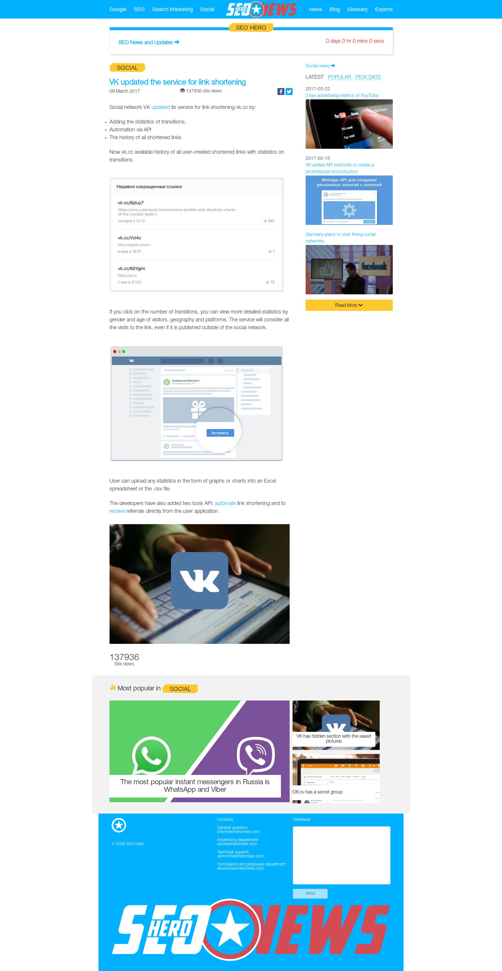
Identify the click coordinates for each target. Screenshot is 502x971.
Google (118, 9)
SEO (139, 9)
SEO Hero (135, 844)
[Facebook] (280, 91)
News (315, 9)
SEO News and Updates (146, 42)
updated (161, 107)
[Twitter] (289, 91)
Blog (334, 9)
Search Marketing (172, 9)
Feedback (301, 820)
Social (207, 9)
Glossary (357, 9)
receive (117, 511)
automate (225, 503)
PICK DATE (368, 77)
